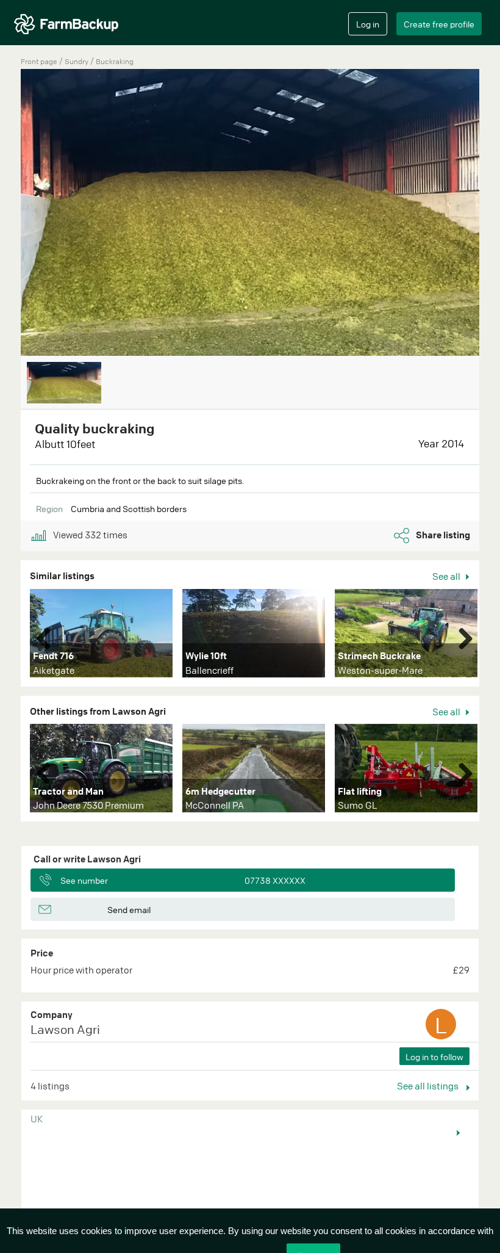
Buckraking (115, 61)
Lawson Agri (65, 1029)
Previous (48, 636)
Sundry (77, 61)
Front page (39, 61)
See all (447, 576)
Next (461, 636)
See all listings (428, 1086)
